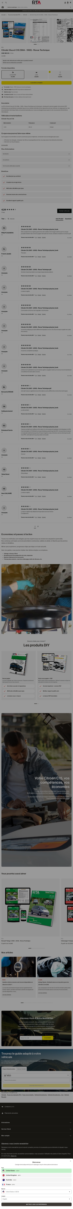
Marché (3, 1188)
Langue (3, 1196)
